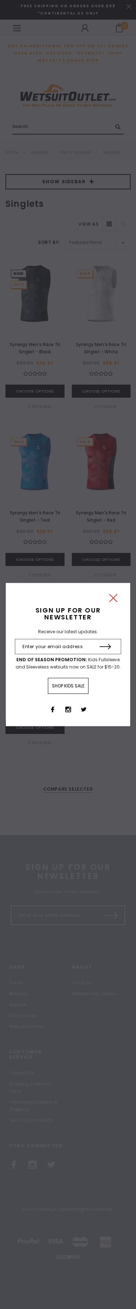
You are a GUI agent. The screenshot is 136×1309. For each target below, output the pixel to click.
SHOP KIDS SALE (68, 686)
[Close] (113, 600)
